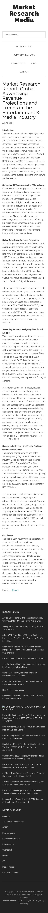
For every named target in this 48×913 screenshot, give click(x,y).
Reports (15, 590)
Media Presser (8, 867)
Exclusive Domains (10, 872)
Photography (38, 900)
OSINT (5, 827)
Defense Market (8, 833)
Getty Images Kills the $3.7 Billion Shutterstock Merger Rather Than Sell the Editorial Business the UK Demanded (23, 650)
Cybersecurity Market (11, 839)
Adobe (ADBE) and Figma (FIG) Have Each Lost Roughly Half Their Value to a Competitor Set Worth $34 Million (23, 638)
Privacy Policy (28, 894)
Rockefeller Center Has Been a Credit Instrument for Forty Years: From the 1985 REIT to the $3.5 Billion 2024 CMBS (23, 718)
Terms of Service (13, 894)
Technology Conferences (13, 822)
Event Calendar (8, 844)
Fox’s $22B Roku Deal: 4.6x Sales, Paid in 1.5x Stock (23, 658)
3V (3, 861)
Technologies (25, 900)
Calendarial (7, 850)
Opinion (5, 856)
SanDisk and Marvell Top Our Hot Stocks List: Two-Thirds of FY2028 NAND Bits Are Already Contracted (23, 747)
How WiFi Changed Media (13, 690)
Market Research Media (24, 13)
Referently (24, 903)
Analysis (6, 816)
